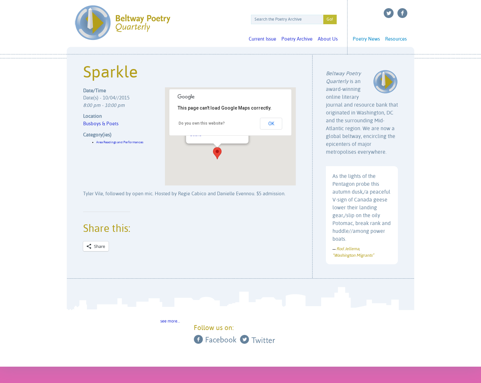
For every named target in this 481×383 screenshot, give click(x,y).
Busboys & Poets (100, 123)
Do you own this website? (202, 123)
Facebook (402, 13)
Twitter (388, 13)
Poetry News (366, 39)
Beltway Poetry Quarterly (122, 22)
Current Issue (262, 39)
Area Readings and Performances (119, 142)
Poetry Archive (296, 39)
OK (271, 123)
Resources (396, 39)
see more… (170, 321)
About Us (328, 39)
